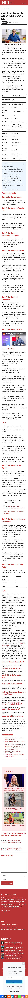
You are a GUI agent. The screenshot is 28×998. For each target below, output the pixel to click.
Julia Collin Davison (14, 22)
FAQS (5, 187)
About (3, 924)
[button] (21, 2)
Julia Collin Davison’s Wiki (11, 178)
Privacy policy (5, 927)
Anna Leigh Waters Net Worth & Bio (14, 825)
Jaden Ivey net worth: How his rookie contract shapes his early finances (11, 943)
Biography (4, 22)
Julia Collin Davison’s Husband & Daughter (13, 182)
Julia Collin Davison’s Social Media (14, 185)
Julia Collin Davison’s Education (12, 176)
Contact (8, 924)
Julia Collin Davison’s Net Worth (13, 180)
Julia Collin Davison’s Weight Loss (13, 169)
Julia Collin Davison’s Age (11, 168)
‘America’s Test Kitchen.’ (14, 702)
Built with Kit (14, 991)
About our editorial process (11, 189)
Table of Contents (8, 166)
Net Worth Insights (19, 929)
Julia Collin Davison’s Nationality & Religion (14, 172)
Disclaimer (14, 924)
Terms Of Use (14, 927)
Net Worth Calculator (7, 929)
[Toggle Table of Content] (23, 164)
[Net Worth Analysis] (9, 2)
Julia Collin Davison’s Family (11, 175)
